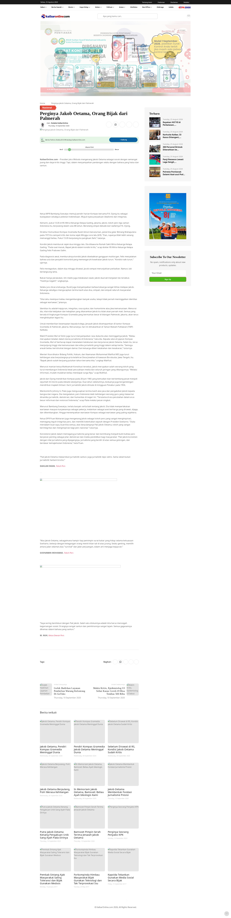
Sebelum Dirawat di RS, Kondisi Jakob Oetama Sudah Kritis (121, 749)
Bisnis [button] (70, 7)
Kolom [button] (97, 7)
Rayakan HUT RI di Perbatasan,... (172, 123)
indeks (171, 7)
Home (42, 103)
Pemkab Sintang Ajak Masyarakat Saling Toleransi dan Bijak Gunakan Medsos (52, 879)
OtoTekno (133, 7)
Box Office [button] (146, 7)
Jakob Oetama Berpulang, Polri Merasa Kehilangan (55, 791)
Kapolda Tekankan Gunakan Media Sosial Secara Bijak (121, 877)
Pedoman (103, 911)
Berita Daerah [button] (56, 7)
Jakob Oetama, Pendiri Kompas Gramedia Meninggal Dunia (53, 749)
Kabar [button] (42, 7)
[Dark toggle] (188, 16)
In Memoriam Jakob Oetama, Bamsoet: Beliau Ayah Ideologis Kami (89, 792)
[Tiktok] (124, 900)
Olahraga (160, 7)
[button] (183, 16)
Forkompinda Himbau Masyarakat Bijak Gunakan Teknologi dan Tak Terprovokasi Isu (88, 879)
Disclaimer (115, 911)
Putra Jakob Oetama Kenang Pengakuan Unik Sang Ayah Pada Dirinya (54, 834)
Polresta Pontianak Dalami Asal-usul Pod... (174, 173)
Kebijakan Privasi (138, 911)
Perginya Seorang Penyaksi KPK (118, 833)
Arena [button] (121, 7)
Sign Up (168, 279)
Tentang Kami (91, 911)
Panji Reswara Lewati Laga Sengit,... (173, 160)
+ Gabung (123, 140)
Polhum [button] (109, 7)
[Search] (154, 16)
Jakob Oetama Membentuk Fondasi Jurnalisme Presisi (120, 792)
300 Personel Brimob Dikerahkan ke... (172, 148)
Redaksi (125, 911)
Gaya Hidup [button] (84, 7)
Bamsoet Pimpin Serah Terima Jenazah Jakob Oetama (87, 834)
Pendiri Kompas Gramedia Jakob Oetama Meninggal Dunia (89, 749)
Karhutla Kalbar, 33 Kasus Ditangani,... (172, 136)
